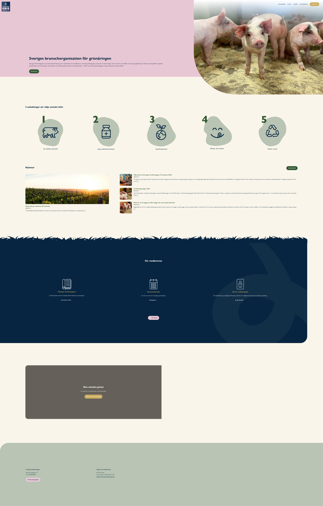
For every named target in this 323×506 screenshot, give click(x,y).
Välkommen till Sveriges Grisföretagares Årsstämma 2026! (153, 175)
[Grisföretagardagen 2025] (126, 194)
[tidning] (66, 280)
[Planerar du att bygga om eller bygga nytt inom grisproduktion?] (126, 207)
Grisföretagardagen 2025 (142, 189)
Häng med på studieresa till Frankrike (37, 206)
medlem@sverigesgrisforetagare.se (105, 477)
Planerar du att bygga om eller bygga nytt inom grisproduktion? (154, 203)
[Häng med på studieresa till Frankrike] (67, 189)
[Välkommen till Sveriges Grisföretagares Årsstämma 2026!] (126, 180)
